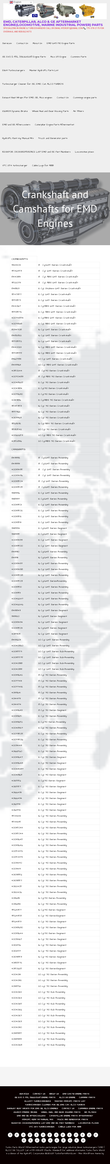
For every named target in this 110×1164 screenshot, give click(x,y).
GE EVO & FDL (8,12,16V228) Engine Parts (24, 56)
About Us (37, 43)
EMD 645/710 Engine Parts (61, 43)
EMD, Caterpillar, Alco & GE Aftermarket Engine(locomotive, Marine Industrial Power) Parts (53, 23)
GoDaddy (55, 1156)
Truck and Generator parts (52, 138)
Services (7, 43)
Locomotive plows (84, 151)
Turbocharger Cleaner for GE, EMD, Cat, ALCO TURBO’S (32, 83)
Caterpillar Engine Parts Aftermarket (54, 124)
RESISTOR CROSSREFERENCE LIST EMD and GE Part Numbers (36, 151)
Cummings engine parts (85, 97)
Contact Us (22, 43)
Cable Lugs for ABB (43, 165)
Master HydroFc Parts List (43, 70)
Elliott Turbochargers (13, 70)
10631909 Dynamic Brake (15, 111)
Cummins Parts (78, 56)
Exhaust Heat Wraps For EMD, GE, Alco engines (27, 97)
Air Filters (78, 111)
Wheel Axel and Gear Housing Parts (50, 111)
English (17, 2)
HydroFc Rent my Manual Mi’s (18, 138)
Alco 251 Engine (58, 56)
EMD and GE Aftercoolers (16, 124)
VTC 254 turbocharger (15, 165)
